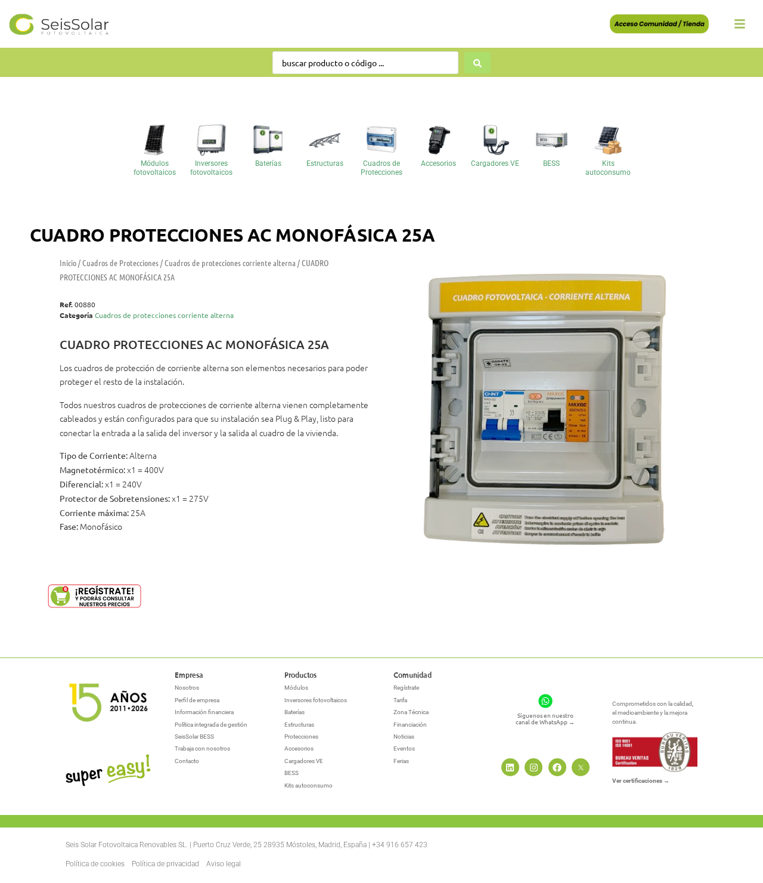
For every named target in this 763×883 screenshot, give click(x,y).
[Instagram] (533, 767)
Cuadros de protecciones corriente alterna (230, 262)
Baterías (268, 163)
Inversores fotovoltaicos (211, 167)
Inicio (68, 262)
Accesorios (438, 163)
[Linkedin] (510, 767)
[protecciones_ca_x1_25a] (541, 414)
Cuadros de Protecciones (381, 167)
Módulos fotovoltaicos (155, 167)
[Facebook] (557, 767)
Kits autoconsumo (608, 167)
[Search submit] (477, 62)
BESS (551, 163)
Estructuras (324, 163)
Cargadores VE (495, 163)
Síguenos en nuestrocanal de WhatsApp (545, 718)
